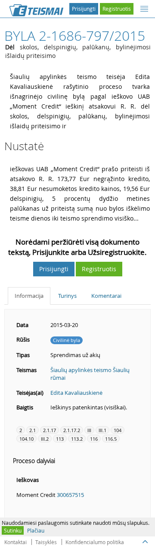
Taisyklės (46, 542)
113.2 (77, 439)
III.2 (45, 439)
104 (117, 430)
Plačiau (35, 530)
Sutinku (13, 530)
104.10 (26, 439)
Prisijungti (84, 8)
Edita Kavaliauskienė (76, 393)
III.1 (102, 430)
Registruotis (116, 8)
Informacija (29, 296)
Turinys (67, 296)
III (89, 430)
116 (94, 439)
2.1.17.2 (71, 430)
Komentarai (106, 296)
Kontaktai (15, 542)
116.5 (111, 439)
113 (60, 439)
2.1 (32, 430)
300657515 (70, 495)
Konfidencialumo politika (94, 542)
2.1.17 (49, 430)
